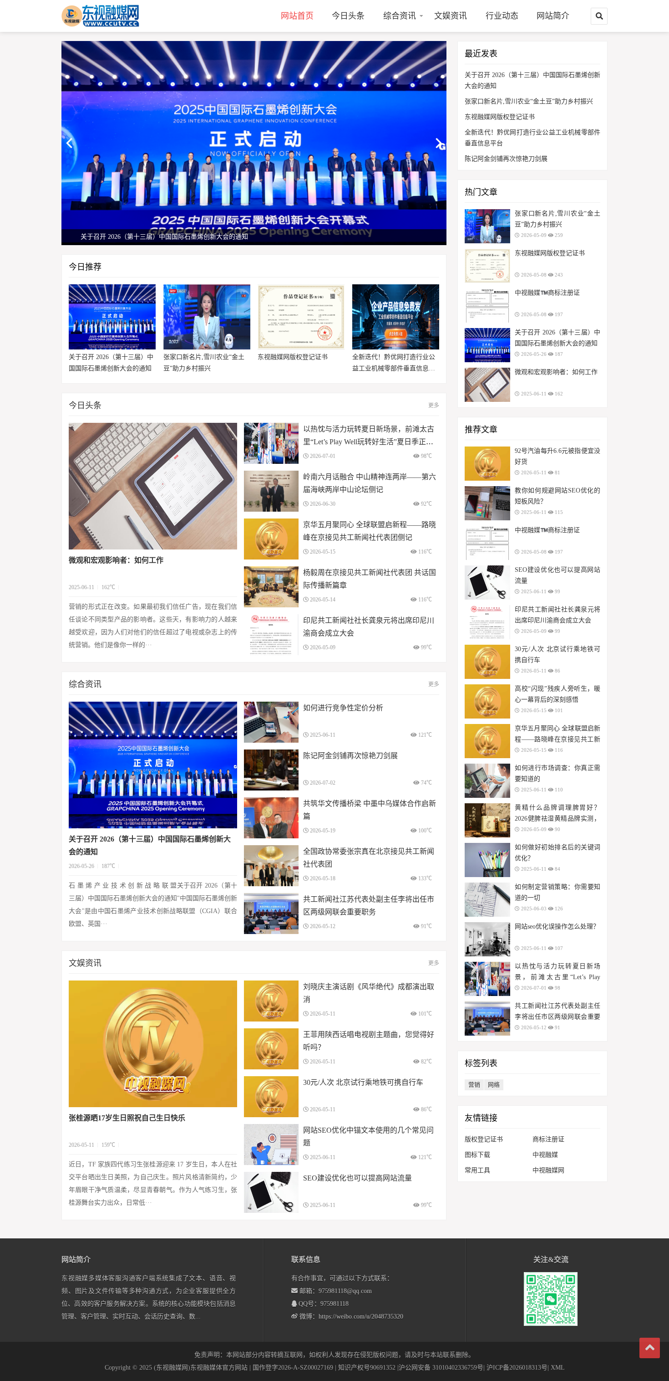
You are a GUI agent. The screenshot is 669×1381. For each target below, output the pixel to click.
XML (558, 1367)
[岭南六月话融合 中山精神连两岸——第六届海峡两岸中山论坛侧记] (271, 491)
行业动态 (502, 16)
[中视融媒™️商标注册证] (487, 305)
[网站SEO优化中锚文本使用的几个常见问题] (271, 1144)
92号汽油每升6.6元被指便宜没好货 (557, 456)
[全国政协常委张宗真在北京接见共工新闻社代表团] (271, 865)
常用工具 (477, 1170)
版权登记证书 (484, 1139)
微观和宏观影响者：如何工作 (116, 560)
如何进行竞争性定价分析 (343, 708)
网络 (494, 1084)
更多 (433, 405)
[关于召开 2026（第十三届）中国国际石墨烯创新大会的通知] (112, 316)
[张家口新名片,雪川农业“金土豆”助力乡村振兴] (206, 316)
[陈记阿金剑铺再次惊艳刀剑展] (271, 770)
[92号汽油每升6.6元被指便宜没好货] (487, 464)
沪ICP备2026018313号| (518, 1367)
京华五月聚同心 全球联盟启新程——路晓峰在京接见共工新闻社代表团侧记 (557, 739)
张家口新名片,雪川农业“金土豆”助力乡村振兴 (203, 363)
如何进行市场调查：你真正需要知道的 (557, 773)
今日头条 (348, 16)
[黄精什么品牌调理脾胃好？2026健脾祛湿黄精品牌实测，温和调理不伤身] (487, 820)
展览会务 (399, 64)
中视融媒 (545, 1154)
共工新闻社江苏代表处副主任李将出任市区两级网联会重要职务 (557, 1016)
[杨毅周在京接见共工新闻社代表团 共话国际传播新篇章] (271, 586)
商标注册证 (548, 1139)
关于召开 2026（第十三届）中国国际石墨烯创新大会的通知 (111, 363)
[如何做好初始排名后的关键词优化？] (487, 860)
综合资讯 (399, 16)
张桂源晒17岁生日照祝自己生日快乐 (127, 1118)
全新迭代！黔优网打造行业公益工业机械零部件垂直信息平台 (393, 364)
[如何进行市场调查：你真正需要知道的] (487, 781)
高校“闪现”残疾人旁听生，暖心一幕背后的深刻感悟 (557, 694)
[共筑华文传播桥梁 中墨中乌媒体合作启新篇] (271, 817)
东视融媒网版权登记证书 (293, 357)
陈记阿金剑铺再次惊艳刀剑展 (350, 756)
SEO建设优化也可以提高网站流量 (357, 1178)
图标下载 (477, 1154)
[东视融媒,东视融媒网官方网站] (109, 16)
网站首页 (297, 16)
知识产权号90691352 (366, 1367)
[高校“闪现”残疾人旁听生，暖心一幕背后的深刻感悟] (487, 701)
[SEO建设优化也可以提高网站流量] (271, 1192)
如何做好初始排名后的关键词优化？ (557, 853)
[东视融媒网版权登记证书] (301, 316)
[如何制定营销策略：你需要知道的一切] (487, 900)
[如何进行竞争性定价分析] (271, 722)
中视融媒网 (548, 1170)
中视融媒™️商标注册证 (547, 292)
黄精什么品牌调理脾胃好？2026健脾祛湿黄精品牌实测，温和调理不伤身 (557, 818)
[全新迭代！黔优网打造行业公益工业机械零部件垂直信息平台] (395, 316)
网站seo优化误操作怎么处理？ (557, 926)
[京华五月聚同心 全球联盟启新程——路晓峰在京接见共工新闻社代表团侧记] (271, 539)
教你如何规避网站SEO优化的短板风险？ (557, 496)
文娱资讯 (450, 16)
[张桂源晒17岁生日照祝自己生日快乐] (153, 1044)
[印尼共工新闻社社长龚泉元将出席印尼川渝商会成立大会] (271, 634)
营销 (474, 1084)
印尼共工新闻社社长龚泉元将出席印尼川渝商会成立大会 (557, 615)
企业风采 (399, 49)
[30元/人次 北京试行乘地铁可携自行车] (271, 1096)
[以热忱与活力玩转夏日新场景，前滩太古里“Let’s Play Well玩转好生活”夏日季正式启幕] (271, 443)
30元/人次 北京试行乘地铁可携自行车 (363, 1082)
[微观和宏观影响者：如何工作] (153, 486)
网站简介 (553, 16)
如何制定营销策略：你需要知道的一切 (557, 892)
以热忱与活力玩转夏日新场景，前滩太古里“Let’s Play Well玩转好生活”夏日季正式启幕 (368, 441)
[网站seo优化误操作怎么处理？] (487, 939)
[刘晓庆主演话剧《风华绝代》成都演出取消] (271, 1001)
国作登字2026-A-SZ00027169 (293, 1367)
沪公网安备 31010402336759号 (441, 1367)
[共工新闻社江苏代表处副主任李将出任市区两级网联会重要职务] (271, 913)
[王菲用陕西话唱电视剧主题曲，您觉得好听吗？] (271, 1048)
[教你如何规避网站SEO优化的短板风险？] (487, 503)
